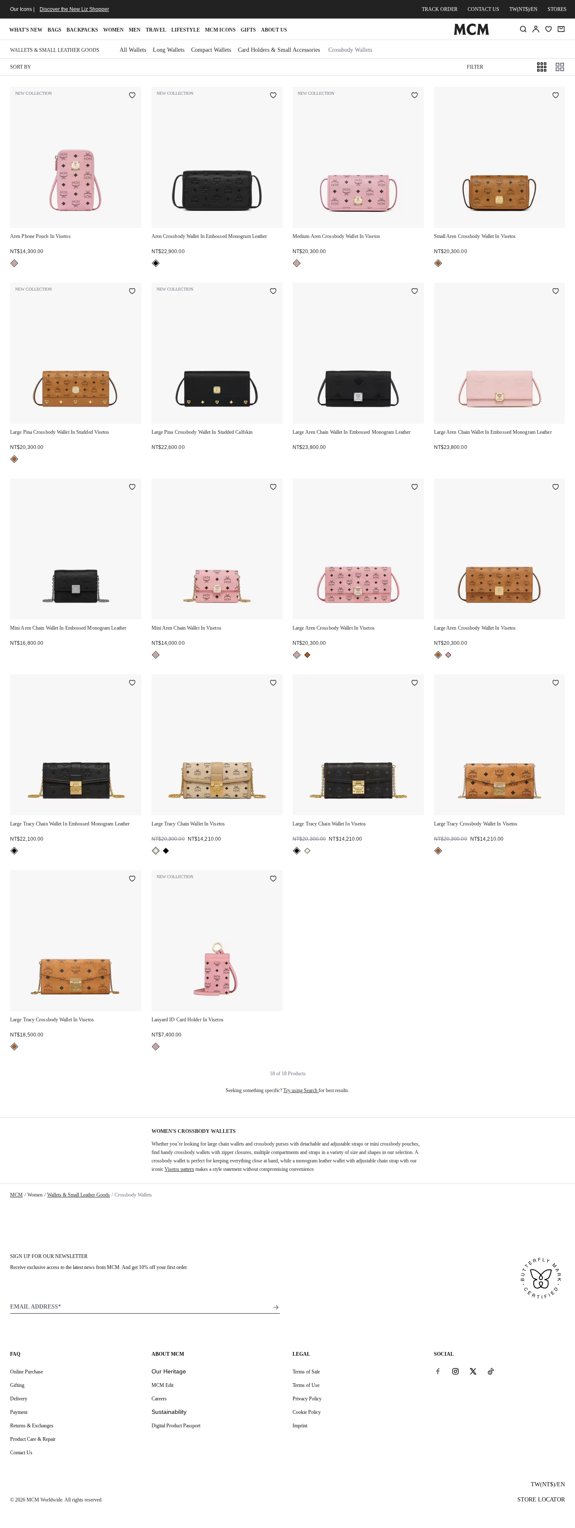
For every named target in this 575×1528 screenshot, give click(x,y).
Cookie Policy (307, 1412)
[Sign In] (536, 29)
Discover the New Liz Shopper (74, 9)
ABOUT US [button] (274, 30)
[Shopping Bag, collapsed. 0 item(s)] (561, 29)
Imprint (300, 1426)
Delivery (18, 1399)
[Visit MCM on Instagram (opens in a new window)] (455, 1371)
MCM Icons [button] (220, 30)
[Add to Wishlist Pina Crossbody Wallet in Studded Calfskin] (273, 292)
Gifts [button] (248, 30)
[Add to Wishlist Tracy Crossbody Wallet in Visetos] (555, 683)
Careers (159, 1399)
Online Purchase (26, 1372)
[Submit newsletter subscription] (276, 1307)
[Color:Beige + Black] (156, 851)
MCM (16, 1195)
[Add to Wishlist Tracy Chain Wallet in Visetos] (273, 683)
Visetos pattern (179, 1169)
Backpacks (82, 30)
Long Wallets (168, 50)
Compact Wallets (211, 50)
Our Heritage (169, 1371)
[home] (472, 33)
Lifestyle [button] (185, 30)
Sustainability (169, 1411)
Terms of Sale (306, 1372)
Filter (475, 67)
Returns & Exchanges (31, 1426)
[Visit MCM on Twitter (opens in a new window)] (473, 1371)
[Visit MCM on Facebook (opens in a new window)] (438, 1371)
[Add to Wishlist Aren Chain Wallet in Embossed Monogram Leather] (414, 292)
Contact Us (21, 1453)
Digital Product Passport (176, 1426)
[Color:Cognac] (438, 263)
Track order (440, 9)
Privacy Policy (307, 1399)
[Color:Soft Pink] (14, 263)
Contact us (483, 9)
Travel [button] (156, 30)
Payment (18, 1412)
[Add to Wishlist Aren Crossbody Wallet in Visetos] (414, 96)
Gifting (17, 1385)
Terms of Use (306, 1385)
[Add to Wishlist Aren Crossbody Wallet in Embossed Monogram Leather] (273, 96)
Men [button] (135, 30)
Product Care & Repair (33, 1439)
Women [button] (113, 30)
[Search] (523, 29)
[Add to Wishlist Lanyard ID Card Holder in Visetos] (273, 879)
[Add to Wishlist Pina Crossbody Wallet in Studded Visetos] (132, 292)
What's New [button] (26, 30)
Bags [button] (54, 30)
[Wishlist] (548, 29)
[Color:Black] (156, 263)
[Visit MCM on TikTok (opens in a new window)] (491, 1371)
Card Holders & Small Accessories (279, 50)
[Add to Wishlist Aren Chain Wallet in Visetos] (273, 487)
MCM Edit (162, 1385)
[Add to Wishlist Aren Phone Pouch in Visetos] (132, 96)
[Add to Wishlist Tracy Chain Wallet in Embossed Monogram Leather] (132, 683)
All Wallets (133, 50)
